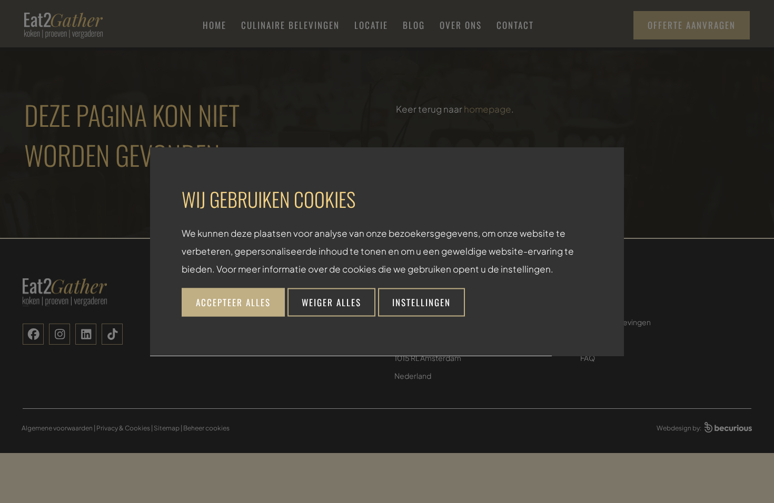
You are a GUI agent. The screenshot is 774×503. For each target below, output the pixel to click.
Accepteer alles (233, 302)
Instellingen (421, 302)
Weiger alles (331, 302)
